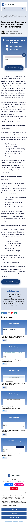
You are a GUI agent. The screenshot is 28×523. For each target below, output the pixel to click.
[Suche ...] (23, 9)
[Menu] (25, 4)
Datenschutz (15, 521)
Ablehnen (14, 513)
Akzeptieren (14, 509)
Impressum (21, 521)
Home (2, 15)
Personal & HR (13, 15)
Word (7, 15)
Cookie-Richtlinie (8, 521)
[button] (26, 493)
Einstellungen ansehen (14, 517)
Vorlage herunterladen (13, 67)
